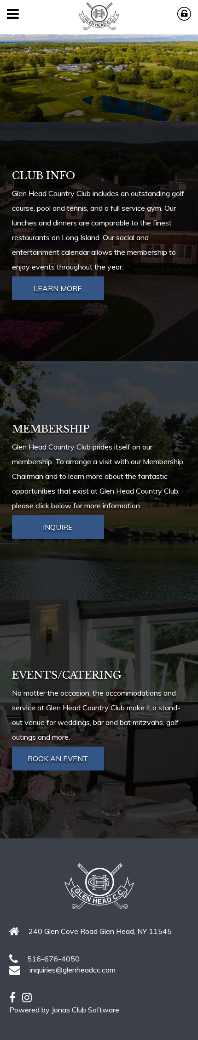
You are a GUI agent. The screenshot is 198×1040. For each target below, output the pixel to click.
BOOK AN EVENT (58, 758)
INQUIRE (58, 527)
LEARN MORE (58, 288)
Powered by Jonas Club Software (64, 1009)
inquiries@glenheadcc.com (72, 969)
